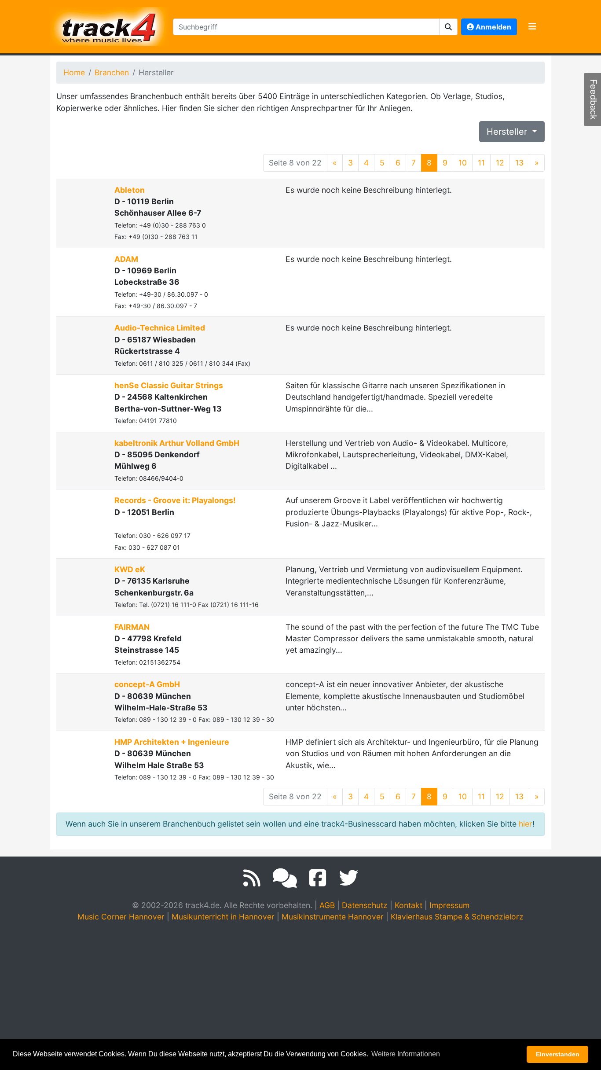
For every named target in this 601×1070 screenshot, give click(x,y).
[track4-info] (284, 878)
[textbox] (306, 26)
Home (74, 72)
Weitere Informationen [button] (405, 1054)
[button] (449, 26)
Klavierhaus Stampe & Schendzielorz (457, 916)
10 (462, 162)
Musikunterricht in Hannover (223, 916)
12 (500, 162)
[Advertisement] (300, 996)
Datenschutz (365, 905)
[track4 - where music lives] (109, 25)
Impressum (449, 905)
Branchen (112, 72)
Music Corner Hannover (121, 916)
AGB (327, 905)
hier (525, 823)
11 (481, 162)
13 (519, 162)
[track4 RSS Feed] (252, 878)
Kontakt (408, 905)
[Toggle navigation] (532, 26)
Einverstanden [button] (557, 1054)
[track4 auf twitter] (348, 878)
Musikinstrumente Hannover (333, 916)
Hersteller (508, 131)
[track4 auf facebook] (318, 878)
